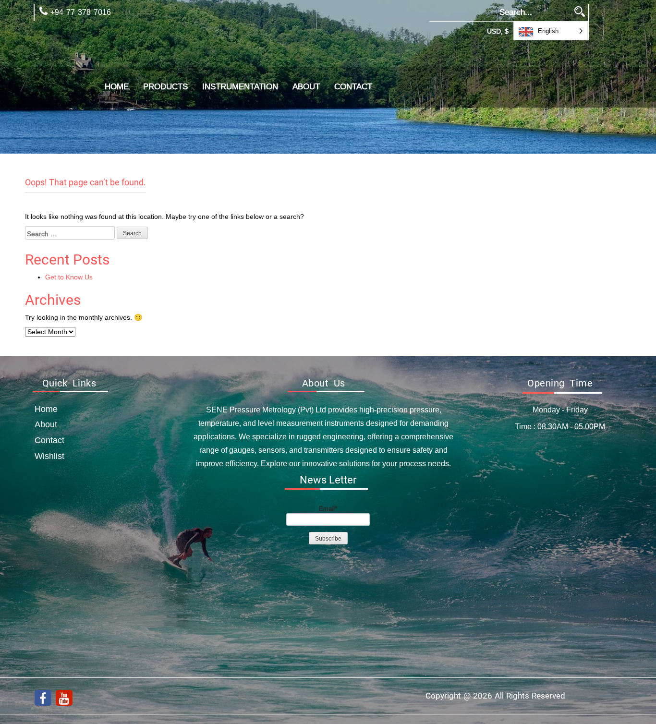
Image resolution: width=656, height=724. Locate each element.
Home (117, 86)
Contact (353, 86)
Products (165, 86)
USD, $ (498, 31)
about (306, 86)
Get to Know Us (69, 277)
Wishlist (49, 456)
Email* (328, 508)
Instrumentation (240, 86)
